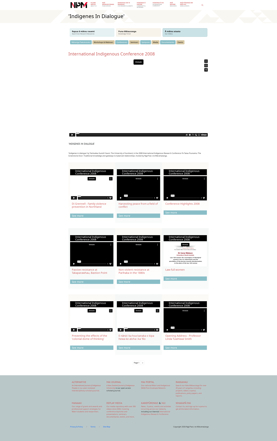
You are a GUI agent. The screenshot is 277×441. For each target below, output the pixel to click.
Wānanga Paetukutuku (81, 42)
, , (147, 406)
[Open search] (202, 5)
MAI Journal (113, 382)
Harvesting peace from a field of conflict (138, 205)
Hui (164, 403)
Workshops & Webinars (103, 42)
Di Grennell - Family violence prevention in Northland (89, 205)
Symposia (146, 42)
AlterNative (79, 382)
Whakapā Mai (183, 403)
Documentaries (168, 42)
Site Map (106, 427)
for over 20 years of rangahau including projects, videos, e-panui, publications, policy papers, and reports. (191, 390)
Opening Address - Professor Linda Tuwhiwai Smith (183, 337)
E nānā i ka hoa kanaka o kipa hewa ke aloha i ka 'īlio (136, 337)
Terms (93, 427)
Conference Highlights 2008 (182, 203)
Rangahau (182, 382)
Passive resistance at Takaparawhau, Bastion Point (89, 271)
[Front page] (79, 5)
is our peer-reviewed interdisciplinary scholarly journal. (86, 388)
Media (155, 42)
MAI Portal (147, 382)
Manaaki (77, 403)
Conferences (122, 42)
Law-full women (175, 269)
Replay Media (114, 403)
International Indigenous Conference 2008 (111, 54)
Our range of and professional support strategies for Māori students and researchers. (87, 409)
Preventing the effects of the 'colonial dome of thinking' (89, 337)
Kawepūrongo (149, 403)
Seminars (134, 42)
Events (180, 42)
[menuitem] (95, 4)
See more (78, 215)
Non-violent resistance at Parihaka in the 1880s (134, 271)
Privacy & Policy (76, 427)
